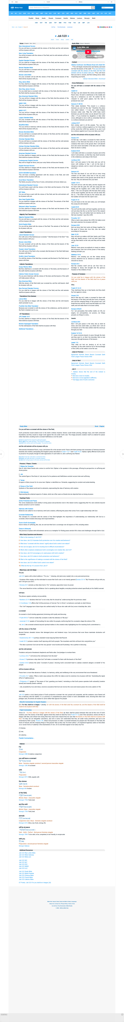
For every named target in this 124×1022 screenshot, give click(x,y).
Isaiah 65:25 (75, 207)
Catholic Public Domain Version (29, 274)
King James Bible (24, 82)
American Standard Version (27, 153)
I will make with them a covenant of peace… (32, 458)
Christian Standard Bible (26, 139)
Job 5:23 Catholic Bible (26, 879)
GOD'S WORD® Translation (27, 173)
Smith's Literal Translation (27, 256)
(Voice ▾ (82, 43)
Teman (22, 480)
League (77, 356)
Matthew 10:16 (76, 255)
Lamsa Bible (23, 299)
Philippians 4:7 (24, 681)
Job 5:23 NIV (23, 860)
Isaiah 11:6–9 (66, 452)
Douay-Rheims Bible (25, 267)
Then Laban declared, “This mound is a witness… (34, 441)
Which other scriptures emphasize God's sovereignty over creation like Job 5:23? (46, 550)
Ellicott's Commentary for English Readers (33, 702)
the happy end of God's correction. (84, 380)
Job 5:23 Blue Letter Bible (27, 853)
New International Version (27, 46)
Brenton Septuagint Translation (28, 324)
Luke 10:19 (74, 245)
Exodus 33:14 (80, 579)
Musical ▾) (87, 43)
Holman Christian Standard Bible (29, 146)
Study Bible (23, 426)
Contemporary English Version (28, 160)
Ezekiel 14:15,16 (76, 333)
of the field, (92, 71)
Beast (87, 354)
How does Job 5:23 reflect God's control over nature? (37, 562)
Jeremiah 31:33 (25, 621)
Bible (13, 27)
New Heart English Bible (26, 199)
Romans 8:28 (75, 225)
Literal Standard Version (26, 235)
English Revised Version (26, 166)
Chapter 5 (20, 27)
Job (16, 27)
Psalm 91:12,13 (76, 288)
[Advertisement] (62, 412)
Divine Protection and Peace (28, 501)
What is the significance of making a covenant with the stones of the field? (43, 559)
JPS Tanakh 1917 (24, 316)
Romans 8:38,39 (76, 309)
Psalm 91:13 (75, 200)
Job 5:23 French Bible (26, 877)
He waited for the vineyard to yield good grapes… (33, 440)
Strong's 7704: (23, 800)
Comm (67, 39)
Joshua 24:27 (75, 123)
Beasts (92, 354)
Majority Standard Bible (26, 217)
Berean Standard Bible (26, 67)
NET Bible (22, 192)
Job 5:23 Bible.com (25, 857)
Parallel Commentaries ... (26, 738)
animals (73, 73)
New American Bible (25, 281)
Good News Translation (26, 180)
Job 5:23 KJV (23, 868)
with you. (91, 73)
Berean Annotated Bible (26, 132)
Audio (52, 39)
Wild (90, 356)
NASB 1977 (22, 110)
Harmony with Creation (26, 509)
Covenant (98, 354)
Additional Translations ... (26, 329)
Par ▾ (31, 43)
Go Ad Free (4, 1014)
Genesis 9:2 (75, 171)
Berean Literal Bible (25, 75)
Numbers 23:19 (24, 600)
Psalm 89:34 (24, 618)
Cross (57, 39)
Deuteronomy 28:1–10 (27, 638)
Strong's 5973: (23, 777)
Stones (86, 356)
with (79, 71)
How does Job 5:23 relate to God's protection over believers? (39, 556)
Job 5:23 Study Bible (25, 871)
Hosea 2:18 (75, 138)
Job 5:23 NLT (23, 862)
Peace (82, 356)
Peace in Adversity (25, 528)
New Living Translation (26, 53)
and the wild (101, 71)
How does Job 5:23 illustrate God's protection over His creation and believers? (45, 540)
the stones (84, 71)
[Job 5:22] (2, 458)
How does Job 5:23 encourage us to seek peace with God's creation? (42, 553)
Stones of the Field (26, 486)
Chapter (102, 426)
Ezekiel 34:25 (75, 151)
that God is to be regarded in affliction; (85, 378)
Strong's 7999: (23, 834)
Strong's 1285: (23, 765)
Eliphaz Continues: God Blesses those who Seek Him (88, 65)
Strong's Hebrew (24, 846)
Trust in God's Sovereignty (27, 523)
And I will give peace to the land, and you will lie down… (35, 460)
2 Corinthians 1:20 (25, 603)
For (94, 69)
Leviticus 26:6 (75, 160)
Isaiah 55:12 (23, 641)
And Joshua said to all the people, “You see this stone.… (35, 443)
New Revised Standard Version (29, 288)
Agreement (74, 354)
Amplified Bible (24, 125)
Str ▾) (34, 43)
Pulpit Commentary (26, 710)
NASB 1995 (22, 103)
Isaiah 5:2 (74, 91)
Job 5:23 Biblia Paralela (26, 873)
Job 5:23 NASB (24, 866)
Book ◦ (97, 426)
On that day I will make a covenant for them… (32, 456)
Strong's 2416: (23, 823)
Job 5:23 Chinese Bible (26, 875)
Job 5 (23, 624)
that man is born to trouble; (81, 376)
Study (62, 39)
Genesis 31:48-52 (77, 104)
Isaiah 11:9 (74, 342)
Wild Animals (24, 492)
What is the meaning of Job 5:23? (30, 537)
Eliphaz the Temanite (26, 466)
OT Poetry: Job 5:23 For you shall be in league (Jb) (35, 882)
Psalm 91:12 (75, 715)
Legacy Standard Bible (26, 117)
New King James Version (27, 89)
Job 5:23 (21, 576)
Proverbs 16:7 (75, 218)
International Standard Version (28, 185)
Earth (103, 354)
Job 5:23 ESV (23, 864)
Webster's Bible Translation (27, 206)
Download (102, 79)
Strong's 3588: (23, 754)
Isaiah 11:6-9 (75, 183)
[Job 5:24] (121, 458)
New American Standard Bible (28, 96)
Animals (81, 354)
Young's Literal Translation (27, 249)
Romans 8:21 (75, 264)
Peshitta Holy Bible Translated (28, 306)
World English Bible (25, 224)
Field (72, 356)
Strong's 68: (23, 788)
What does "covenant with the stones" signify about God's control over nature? (45, 543)
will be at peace (82, 73)
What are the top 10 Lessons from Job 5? (34, 566)
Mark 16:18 (74, 234)
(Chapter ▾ (26, 43)
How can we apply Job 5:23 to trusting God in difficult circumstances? (42, 547)
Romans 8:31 (24, 585)
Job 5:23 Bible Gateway (26, 855)
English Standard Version (27, 60)
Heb (72, 39)
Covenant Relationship (26, 515)
